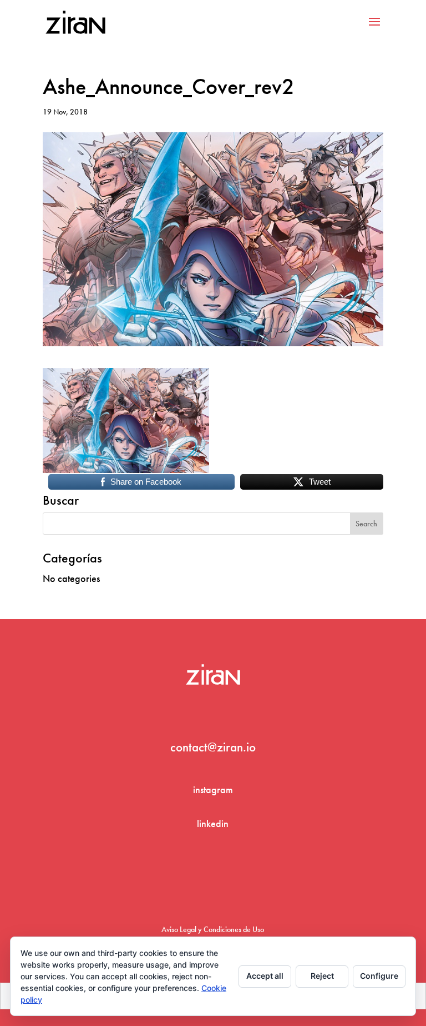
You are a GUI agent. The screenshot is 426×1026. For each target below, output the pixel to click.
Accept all (264, 975)
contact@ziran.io (213, 747)
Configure (379, 975)
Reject (322, 975)
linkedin (213, 823)
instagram (213, 789)
